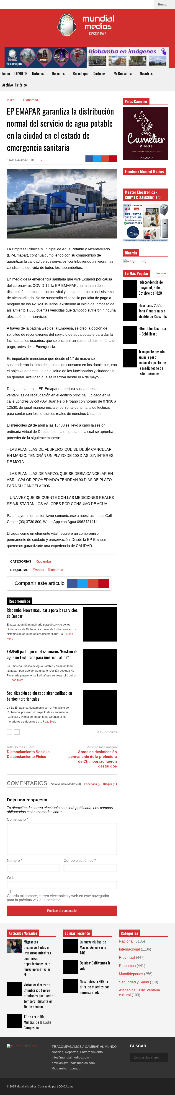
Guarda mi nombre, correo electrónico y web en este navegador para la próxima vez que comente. (58, 898)
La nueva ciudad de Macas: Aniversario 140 (93, 947)
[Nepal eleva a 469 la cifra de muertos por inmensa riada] (70, 986)
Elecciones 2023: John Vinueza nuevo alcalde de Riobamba (153, 311)
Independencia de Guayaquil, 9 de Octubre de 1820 (151, 287)
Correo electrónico (80, 860)
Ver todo (161, 273)
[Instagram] (140, 4)
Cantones (99, 73)
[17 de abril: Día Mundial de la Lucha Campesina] (14, 1021)
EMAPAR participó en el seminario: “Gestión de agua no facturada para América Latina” (42, 654)
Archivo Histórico (14, 85)
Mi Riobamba (123, 73)
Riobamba (43, 561)
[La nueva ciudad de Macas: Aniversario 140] (70, 946)
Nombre (14, 860)
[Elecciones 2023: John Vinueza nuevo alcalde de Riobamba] (130, 312)
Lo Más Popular (137, 273)
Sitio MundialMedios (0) (66, 784)
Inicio (6, 73)
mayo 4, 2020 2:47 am (20, 159)
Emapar (38, 570)
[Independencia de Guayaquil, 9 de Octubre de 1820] (130, 289)
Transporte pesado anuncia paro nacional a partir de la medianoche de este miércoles (152, 362)
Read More (17, 680)
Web (10, 878)
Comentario (17, 819)
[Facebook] (147, 4)
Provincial (127, 957)
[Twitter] (97, 158)
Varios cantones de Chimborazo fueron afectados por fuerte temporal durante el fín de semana (38, 995)
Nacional (126, 941)
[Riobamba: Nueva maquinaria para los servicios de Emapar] (100, 624)
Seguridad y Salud (134, 982)
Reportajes (80, 73)
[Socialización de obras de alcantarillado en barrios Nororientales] (100, 707)
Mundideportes (131, 974)
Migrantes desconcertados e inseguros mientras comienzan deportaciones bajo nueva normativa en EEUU (37, 958)
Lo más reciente (77, 933)
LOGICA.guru (65, 1086)
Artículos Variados (23, 933)
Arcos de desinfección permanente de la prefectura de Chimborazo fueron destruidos (92, 759)
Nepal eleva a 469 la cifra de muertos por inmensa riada (94, 987)
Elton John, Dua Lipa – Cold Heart (152, 331)
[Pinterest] (113, 158)
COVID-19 (21, 73)
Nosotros (147, 73)
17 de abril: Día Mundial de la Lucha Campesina (37, 1022)
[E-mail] (105, 158)
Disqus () (110, 784)
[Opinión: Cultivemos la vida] (70, 967)
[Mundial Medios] (87, 28)
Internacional (129, 949)
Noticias (38, 73)
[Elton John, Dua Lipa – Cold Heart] (130, 335)
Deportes (59, 73)
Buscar (163, 4)
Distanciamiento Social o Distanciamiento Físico (28, 754)
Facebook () (92, 784)
